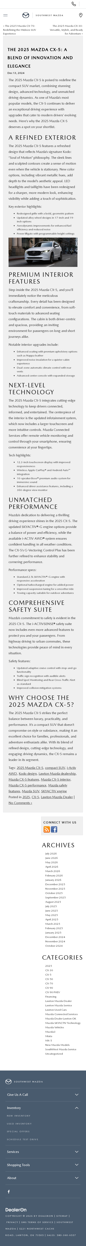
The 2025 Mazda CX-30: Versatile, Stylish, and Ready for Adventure (66, 29)
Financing (50, 996)
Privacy (12, 1222)
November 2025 (55, 888)
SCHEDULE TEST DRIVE (22, 1139)
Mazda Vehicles (54, 1027)
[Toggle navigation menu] (5, 15)
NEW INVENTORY (19, 1115)
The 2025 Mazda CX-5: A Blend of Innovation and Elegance (40, 58)
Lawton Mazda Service (58, 1005)
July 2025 (51, 906)
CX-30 (49, 970)
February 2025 (54, 928)
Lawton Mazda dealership (57, 774)
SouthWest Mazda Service (60, 1049)
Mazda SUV (30, 791)
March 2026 (52, 871)
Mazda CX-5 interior (55, 779)
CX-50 (49, 979)
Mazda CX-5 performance (27, 785)
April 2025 (51, 919)
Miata (48, 1036)
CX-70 (49, 983)
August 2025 (53, 901)
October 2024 (54, 945)
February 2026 (54, 875)
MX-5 (48, 1040)
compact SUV (55, 768)
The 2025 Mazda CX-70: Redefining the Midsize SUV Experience (19, 29)
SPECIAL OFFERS (18, 1131)
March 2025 (52, 923)
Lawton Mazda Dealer (57, 797)
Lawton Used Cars (56, 1009)
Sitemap (62, 1216)
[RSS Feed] (46, 829)
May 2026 (51, 862)
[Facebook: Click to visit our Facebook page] (9, 1192)
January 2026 (53, 879)
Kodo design (28, 774)
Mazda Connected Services (61, 1014)
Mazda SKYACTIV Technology (63, 1022)
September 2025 (55, 897)
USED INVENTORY (19, 1123)
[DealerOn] (16, 1209)
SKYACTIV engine (54, 791)
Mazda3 (50, 1031)
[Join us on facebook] (54, 829)
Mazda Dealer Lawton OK (60, 1018)
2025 (26, 797)
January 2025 (53, 932)
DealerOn (45, 1216)
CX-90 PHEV (52, 992)
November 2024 (55, 941)
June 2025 (51, 910)
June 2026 (51, 857)
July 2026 (51, 853)
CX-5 (35, 797)
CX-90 (49, 987)
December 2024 (55, 937)
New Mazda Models (57, 1044)
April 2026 (51, 866)
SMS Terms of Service (37, 1222)
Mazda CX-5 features (24, 779)
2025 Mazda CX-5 (30, 768)
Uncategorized (54, 1053)
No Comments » (20, 803)
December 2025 (55, 884)
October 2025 (54, 893)
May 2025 (51, 915)
